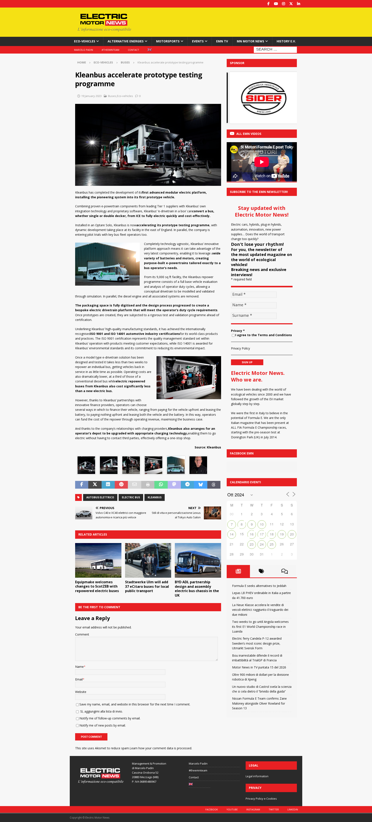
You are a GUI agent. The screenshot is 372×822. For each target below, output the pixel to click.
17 (262, 534)
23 (252, 544)
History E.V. (286, 41)
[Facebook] (268, 4)
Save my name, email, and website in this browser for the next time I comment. (134, 704)
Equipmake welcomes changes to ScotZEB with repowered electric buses (97, 586)
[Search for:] (275, 49)
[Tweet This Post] (94, 485)
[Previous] (235, 97)
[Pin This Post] (121, 485)
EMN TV (222, 41)
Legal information (257, 776)
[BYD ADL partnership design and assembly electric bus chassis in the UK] (198, 560)
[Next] (288, 97)
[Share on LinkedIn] (108, 485)
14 (232, 534)
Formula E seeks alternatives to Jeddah (259, 586)
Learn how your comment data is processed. (161, 748)
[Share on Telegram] (187, 485)
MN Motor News (250, 41)
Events (198, 41)
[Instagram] (283, 4)
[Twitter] (291, 4)
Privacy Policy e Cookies (261, 798)
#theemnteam (110, 49)
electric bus (131, 497)
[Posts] (238, 571)
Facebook (211, 809)
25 (272, 544)
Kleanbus (154, 497)
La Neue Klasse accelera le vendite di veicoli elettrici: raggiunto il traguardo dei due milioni (260, 610)
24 (262, 544)
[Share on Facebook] (81, 485)
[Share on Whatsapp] (160, 485)
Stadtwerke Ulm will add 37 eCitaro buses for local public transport (147, 586)
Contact (133, 49)
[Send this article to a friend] (134, 485)
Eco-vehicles (84, 41)
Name (79, 667)
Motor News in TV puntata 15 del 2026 (259, 667)
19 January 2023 (91, 96)
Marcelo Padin (83, 49)
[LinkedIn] (298, 4)
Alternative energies (126, 41)
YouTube (232, 809)
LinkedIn (292, 809)
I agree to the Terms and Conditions (263, 335)
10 (262, 524)
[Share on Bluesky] (200, 485)
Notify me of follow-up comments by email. (109, 718)
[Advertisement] (227, 21)
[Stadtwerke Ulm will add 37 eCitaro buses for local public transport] (148, 560)
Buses (112, 96)
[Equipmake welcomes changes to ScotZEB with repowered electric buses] (98, 560)
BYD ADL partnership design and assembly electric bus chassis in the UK (197, 589)
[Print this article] (147, 485)
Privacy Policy (240, 348)
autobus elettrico (100, 497)
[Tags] (261, 571)
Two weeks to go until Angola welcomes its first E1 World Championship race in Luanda (260, 626)
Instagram (253, 809)
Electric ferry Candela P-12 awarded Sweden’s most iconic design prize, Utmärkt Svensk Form (257, 643)
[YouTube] (276, 4)
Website (80, 692)
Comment (82, 634)
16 (252, 534)
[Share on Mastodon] (174, 485)
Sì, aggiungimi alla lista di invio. (101, 711)
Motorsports (168, 41)
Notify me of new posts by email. (102, 725)
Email (79, 679)
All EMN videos (248, 134)
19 (282, 534)
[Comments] (284, 571)
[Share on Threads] (213, 485)
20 (292, 534)
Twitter (274, 809)
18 (272, 534)
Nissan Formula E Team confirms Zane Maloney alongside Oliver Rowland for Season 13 (259, 703)
